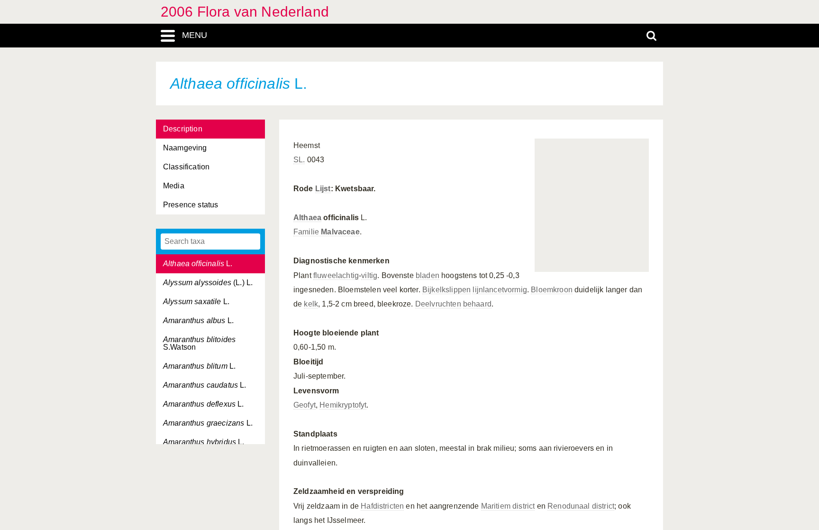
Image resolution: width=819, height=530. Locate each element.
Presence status (190, 205)
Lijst (323, 189)
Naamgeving (185, 148)
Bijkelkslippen (446, 290)
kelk (311, 304)
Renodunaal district (580, 506)
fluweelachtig (336, 275)
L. (198, 264)
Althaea (307, 218)
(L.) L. (208, 283)
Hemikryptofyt (342, 405)
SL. (299, 160)
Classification (186, 167)
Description (182, 129)
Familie (326, 232)
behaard (477, 304)
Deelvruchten (438, 304)
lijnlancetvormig (500, 290)
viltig (369, 275)
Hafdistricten (382, 506)
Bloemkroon (552, 290)
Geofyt (304, 405)
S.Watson (199, 343)
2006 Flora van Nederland (245, 11)
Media (173, 186)
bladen (427, 275)
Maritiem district (508, 506)
